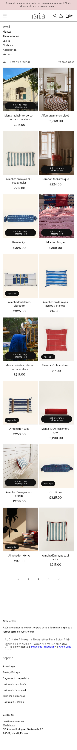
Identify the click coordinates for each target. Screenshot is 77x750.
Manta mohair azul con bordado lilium (19, 367)
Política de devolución (14, 684)
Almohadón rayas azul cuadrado (55, 557)
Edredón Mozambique (55, 179)
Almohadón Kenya (19, 555)
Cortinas (8, 45)
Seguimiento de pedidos (16, 678)
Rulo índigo (19, 242)
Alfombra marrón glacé (55, 115)
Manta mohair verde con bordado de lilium (19, 117)
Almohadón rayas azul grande (19, 494)
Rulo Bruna (55, 492)
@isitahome (9, 725)
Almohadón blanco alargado (19, 304)
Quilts (6, 40)
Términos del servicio (14, 696)
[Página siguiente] (59, 578)
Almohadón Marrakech (55, 365)
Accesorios (9, 49)
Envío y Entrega (11, 672)
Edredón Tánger (55, 242)
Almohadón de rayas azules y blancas (55, 304)
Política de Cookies (13, 702)
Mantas (7, 31)
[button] (5, 16)
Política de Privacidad (14, 690)
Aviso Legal (9, 666)
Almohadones (11, 36)
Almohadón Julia (19, 428)
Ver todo (8, 54)
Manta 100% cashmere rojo (55, 430)
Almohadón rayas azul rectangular (19, 181)
